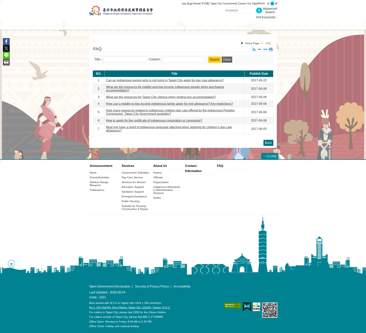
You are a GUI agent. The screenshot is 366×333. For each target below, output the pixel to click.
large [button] (276, 4)
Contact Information (199, 25)
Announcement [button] (103, 25)
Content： (156, 59)
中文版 (205, 3)
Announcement (101, 165)
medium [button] (272, 4)
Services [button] (135, 25)
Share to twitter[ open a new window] (6, 48)
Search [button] (259, 10)
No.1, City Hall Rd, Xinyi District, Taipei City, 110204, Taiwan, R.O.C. (130, 307)
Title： (99, 59)
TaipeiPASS (258, 3)
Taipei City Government (223, 3)
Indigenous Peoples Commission (121, 10)
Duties (157, 197)
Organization (161, 182)
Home (196, 3)
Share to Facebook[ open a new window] (6, 41)
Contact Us (244, 3)
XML (259, 49)
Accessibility (181, 286)
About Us (160, 165)
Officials (158, 177)
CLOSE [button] (271, 156)
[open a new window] (232, 305)
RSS (254, 49)
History (157, 172)
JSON (265, 49)
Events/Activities (99, 177)
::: (1, 1)
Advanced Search (270, 10)
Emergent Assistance (134, 196)
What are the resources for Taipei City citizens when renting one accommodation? (161, 97)
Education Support (133, 186)
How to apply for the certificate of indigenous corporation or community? (154, 120)
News (93, 172)
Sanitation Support (133, 191)
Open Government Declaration (109, 286)
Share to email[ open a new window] (6, 62)
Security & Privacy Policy (152, 286)
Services (128, 165)
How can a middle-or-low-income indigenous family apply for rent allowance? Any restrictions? (169, 103)
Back (268, 142)
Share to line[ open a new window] (6, 55)
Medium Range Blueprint (99, 184)
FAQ (230, 25)
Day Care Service (132, 177)
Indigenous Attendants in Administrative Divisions (166, 190)
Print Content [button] (270, 49)
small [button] (268, 4)
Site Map (187, 3)
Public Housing (131, 201)
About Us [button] (167, 25)
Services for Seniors (134, 182)
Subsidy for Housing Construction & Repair (135, 207)
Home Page (252, 43)
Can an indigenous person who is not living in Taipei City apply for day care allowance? (165, 80)
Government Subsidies (135, 172)
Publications (97, 189)
